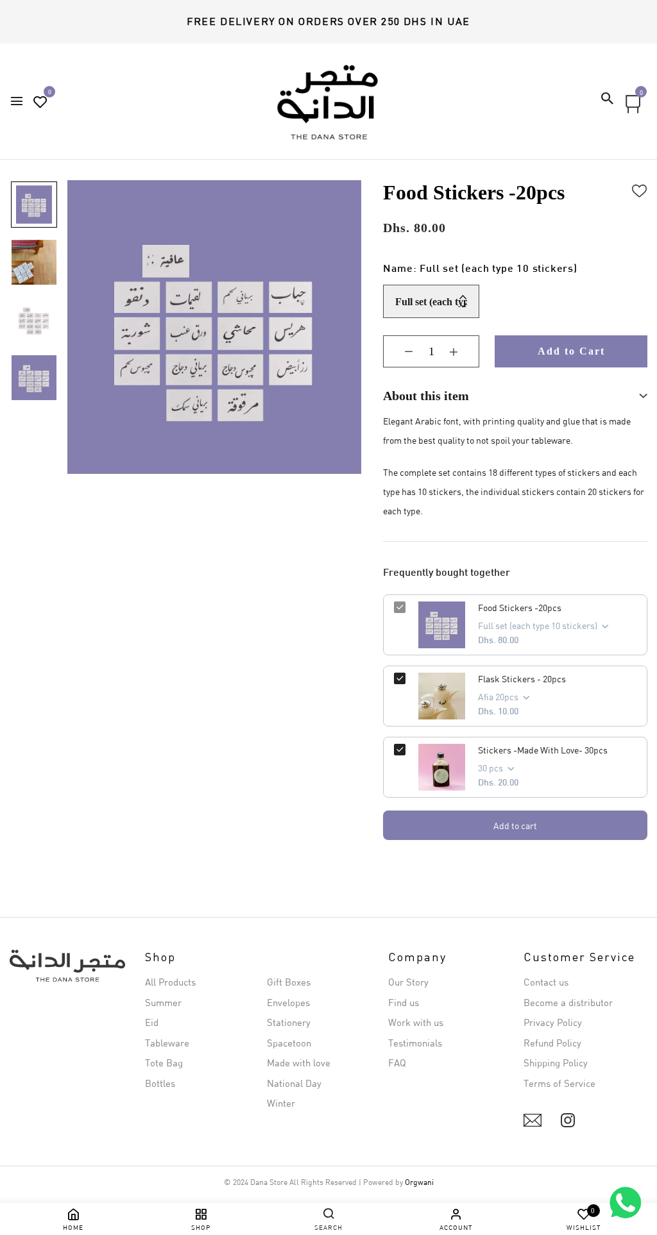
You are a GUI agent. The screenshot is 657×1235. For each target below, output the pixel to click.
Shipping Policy (556, 1062)
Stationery (289, 1022)
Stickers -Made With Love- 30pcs (543, 749)
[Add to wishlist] (639, 189)
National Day (294, 1083)
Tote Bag (164, 1062)
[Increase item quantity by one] (463, 351)
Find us (403, 1002)
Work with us (415, 1022)
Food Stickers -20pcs (519, 607)
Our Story (408, 981)
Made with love (298, 1062)
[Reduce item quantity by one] (399, 351)
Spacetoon (289, 1042)
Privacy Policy (553, 1022)
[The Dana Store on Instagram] (568, 1120)
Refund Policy (552, 1042)
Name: (480, 269)
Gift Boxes (289, 981)
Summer (163, 1002)
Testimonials (415, 1042)
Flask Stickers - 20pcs (522, 678)
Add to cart (515, 825)
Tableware (167, 1042)
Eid (151, 1022)
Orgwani (419, 1182)
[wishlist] (40, 102)
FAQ (397, 1062)
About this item (426, 396)
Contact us (546, 981)
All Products (170, 981)
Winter (281, 1103)
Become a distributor (568, 1002)
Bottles (160, 1083)
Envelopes (288, 1002)
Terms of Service (559, 1083)
